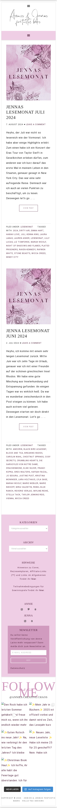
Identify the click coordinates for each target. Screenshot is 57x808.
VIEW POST (28, 208)
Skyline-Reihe (40, 491)
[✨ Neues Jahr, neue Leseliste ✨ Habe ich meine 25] (42, 743)
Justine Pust (26, 476)
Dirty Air (24, 230)
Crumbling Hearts (27, 460)
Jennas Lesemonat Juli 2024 (25, 112)
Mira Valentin (24, 487)
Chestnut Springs (33, 457)
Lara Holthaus (26, 479)
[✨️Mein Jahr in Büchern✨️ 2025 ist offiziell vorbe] (42, 715)
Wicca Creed (39, 253)
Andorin (17, 449)
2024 (15, 230)
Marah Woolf (38, 242)
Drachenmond (14, 468)
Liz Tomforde (22, 242)
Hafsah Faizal (39, 472)
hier (34, 579)
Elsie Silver (29, 468)
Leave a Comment (36, 124)
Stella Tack (13, 495)
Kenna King (33, 234)
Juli (23, 234)
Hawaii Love (13, 234)
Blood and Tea (14, 453)
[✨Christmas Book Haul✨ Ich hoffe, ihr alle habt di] (14, 771)
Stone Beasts (22, 253)
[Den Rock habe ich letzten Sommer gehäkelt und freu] (14, 715)
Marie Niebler (30, 483)
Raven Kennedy (27, 249)
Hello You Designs (33, 801)
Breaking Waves (33, 453)
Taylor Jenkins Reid (33, 495)
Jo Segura (12, 476)
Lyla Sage (42, 479)
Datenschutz (18, 668)
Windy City (12, 257)
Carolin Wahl (14, 457)
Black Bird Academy (35, 449)
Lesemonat (27, 227)
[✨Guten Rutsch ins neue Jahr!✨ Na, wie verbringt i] (14, 743)
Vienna (10, 498)
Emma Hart (37, 230)
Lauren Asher (22, 238)
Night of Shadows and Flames (23, 246)
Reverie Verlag (23, 491)
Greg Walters (22, 472)
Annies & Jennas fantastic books (28, 18)
